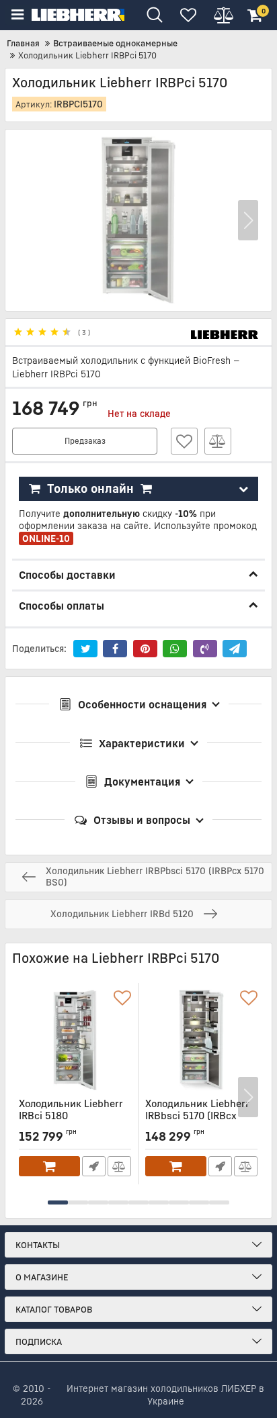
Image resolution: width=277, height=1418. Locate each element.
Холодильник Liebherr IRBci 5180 (71, 1115)
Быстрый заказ (94, 1166)
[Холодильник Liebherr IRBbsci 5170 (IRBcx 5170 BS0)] (201, 1040)
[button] (248, 220)
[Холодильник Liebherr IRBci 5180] (75, 1040)
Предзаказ (85, 441)
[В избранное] (184, 441)
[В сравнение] (217, 441)
